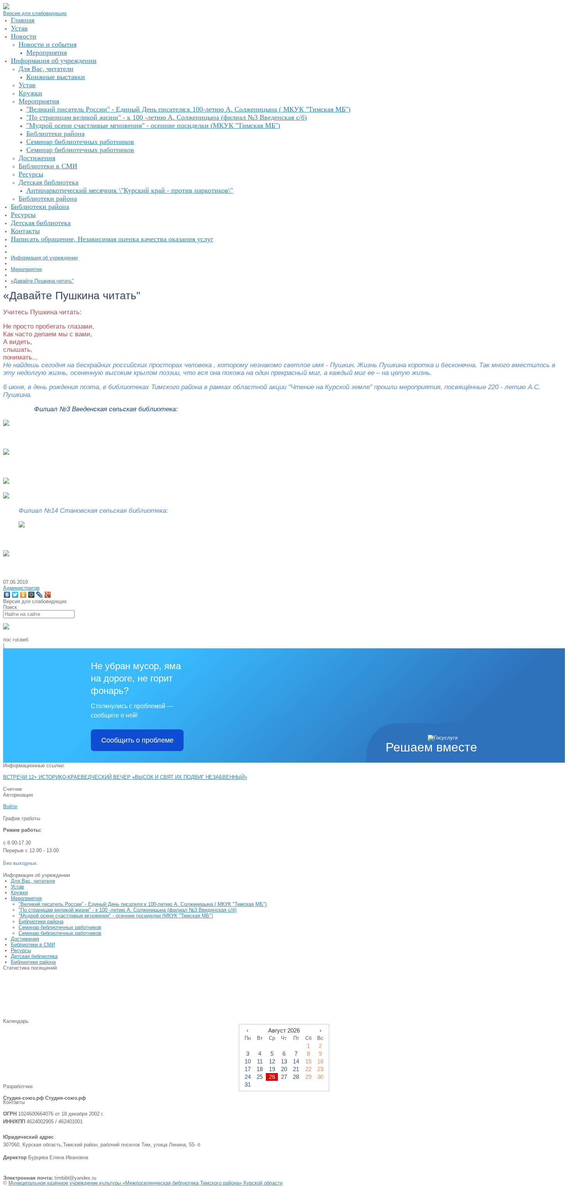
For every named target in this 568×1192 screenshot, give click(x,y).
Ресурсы (21, 950)
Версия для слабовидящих (35, 13)
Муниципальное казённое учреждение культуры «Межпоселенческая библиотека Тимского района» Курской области (145, 1183)
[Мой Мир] (31, 595)
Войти (10, 806)
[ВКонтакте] (7, 595)
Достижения (25, 939)
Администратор (21, 588)
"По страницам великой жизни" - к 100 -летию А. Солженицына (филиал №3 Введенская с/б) (127, 910)
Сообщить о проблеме (137, 740)
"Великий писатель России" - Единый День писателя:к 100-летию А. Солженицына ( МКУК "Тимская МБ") (143, 904)
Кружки (19, 892)
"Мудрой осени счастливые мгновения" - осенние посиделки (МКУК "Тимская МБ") (116, 916)
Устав (17, 887)
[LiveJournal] (40, 595)
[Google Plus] (48, 595)
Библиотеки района (41, 921)
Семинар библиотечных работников (60, 927)
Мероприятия (26, 898)
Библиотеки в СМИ (33, 945)
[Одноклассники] (23, 595)
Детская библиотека (34, 956)
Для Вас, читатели (33, 881)
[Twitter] (15, 595)
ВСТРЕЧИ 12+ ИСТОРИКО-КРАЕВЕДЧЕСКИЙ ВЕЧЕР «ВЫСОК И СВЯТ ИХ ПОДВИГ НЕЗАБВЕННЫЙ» (125, 777)
